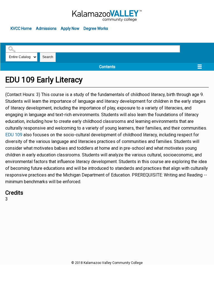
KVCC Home (21, 28)
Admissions (46, 28)
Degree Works (96, 28)
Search (47, 57)
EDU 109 (13, 134)
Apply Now (70, 28)
